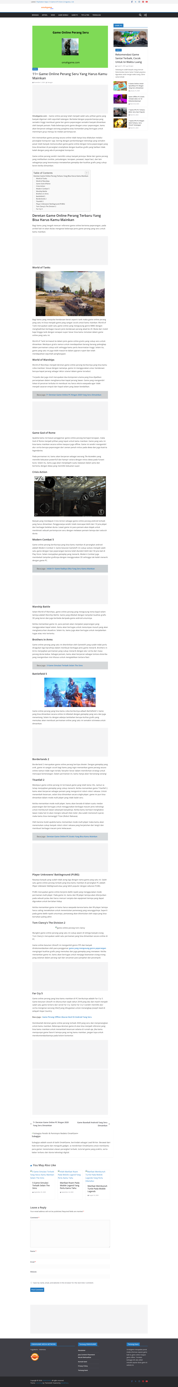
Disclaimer (81, 1350)
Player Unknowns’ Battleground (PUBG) (50, 204)
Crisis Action (40, 186)
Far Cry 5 (39, 209)
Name (33, 1251)
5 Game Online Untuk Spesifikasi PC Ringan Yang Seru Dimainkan (136, 86)
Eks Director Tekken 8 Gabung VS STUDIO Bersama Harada (56, 2)
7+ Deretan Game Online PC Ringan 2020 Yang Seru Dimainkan (73, 395)
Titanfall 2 (39, 201)
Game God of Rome (43, 184)
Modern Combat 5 (42, 189)
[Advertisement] (70, 99)
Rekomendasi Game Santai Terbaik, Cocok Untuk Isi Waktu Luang (128, 58)
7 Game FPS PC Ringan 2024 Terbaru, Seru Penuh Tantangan (136, 123)
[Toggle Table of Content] (85, 173)
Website (33, 1272)
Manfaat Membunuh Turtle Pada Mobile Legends (97, 1189)
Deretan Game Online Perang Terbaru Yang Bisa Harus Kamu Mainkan (60, 176)
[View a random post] (145, 15)
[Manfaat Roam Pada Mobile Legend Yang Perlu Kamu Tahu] (70, 1171)
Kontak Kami (82, 1362)
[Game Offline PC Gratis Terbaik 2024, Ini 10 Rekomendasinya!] (120, 100)
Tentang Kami (83, 1370)
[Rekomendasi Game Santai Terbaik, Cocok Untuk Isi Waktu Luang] (131, 38)
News (53, 15)
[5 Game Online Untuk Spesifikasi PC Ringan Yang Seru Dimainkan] (120, 87)
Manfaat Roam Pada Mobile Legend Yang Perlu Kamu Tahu (69, 1185)
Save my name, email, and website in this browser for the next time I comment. (63, 1283)
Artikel (45, 15)
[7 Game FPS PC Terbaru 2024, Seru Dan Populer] (120, 112)
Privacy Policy (83, 1366)
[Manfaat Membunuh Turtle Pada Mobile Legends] (97, 1171)
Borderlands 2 (41, 199)
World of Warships (42, 181)
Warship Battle (41, 191)
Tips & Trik (85, 15)
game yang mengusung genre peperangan (87, 948)
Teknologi (97, 15)
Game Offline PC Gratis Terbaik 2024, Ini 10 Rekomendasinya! (136, 99)
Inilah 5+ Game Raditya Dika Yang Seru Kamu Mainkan (71, 568)
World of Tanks (41, 178)
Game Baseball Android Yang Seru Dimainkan (92, 1124)
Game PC (75, 15)
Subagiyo (50, 82)
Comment (34, 1217)
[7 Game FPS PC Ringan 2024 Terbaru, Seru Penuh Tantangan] (120, 124)
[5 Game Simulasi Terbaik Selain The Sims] (42, 1171)
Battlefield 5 (40, 196)
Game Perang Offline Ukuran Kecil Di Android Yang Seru (67, 1017)
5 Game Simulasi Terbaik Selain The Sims (65, 665)
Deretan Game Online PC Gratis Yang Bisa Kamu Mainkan (72, 836)
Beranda (35, 15)
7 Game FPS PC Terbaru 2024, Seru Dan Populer (137, 111)
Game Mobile (63, 15)
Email (33, 1262)
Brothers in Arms (42, 194)
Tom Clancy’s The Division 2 (46, 206)
